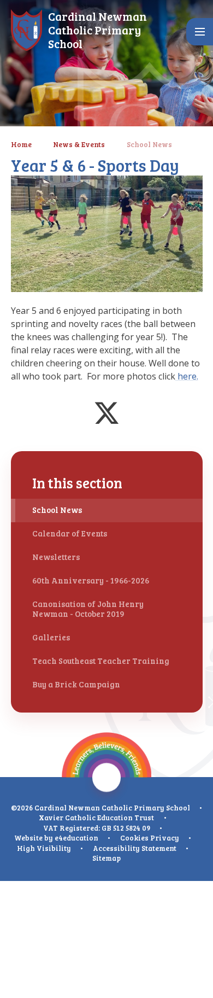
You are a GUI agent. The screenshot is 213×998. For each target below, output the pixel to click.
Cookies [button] (134, 838)
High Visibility (44, 848)
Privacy (164, 838)
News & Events (79, 144)
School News (149, 144)
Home (21, 144)
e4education (76, 838)
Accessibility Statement (134, 848)
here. (186, 376)
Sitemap (106, 858)
